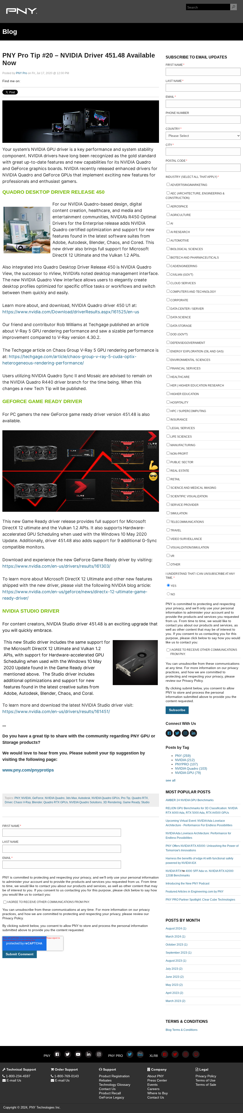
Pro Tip (125, 798)
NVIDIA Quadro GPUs (106, 798)
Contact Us (107, 1089)
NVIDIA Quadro (55, 798)
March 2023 (175, 1001)
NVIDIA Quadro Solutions (85, 802)
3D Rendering (112, 802)
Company (158, 1069)
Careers (153, 1089)
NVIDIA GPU (188, 773)
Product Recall (110, 1093)
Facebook (24, 81)
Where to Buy (157, 1093)
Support (109, 1069)
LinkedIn (31, 81)
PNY (17, 798)
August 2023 (176, 960)
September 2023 (179, 952)
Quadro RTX (140, 798)
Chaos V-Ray (22, 802)
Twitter (37, 81)
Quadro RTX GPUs (55, 802)
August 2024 (176, 928)
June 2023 (175, 976)
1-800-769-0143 (66, 1076)
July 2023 (174, 968)
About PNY (155, 1076)
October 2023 (176, 944)
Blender (37, 802)
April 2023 (174, 993)
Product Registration (114, 1076)
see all (170, 780)
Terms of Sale (206, 1084)
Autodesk (84, 798)
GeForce (37, 798)
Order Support (66, 1069)
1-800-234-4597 (17, 1076)
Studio (145, 802)
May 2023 (174, 985)
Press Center (157, 1080)
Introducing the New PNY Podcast (187, 883)
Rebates (105, 1080)
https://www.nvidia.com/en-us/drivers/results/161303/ (56, 566)
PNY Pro (21, 73)
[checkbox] (203, 375)
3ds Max (71, 798)
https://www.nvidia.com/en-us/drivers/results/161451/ (56, 711)
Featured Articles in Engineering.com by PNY (195, 891)
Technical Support (20, 1069)
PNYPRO (186, 764)
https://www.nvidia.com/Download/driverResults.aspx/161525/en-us (70, 311)
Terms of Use (205, 1080)
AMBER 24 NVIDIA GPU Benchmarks (190, 800)
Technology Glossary (114, 1084)
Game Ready (131, 802)
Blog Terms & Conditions (181, 1030)
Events (152, 1084)
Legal (203, 1069)
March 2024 (175, 936)
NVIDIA (26, 798)
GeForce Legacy (111, 1097)
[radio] (203, 586)
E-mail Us (13, 1080)
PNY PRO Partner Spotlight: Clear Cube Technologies (200, 899)
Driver (8, 802)
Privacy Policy (206, 1076)
